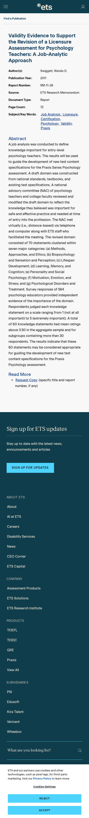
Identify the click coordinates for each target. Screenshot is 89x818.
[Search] (80, 750)
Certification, (51, 119)
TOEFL (12, 630)
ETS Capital (16, 566)
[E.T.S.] (44, 6)
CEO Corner (16, 556)
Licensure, (70, 114)
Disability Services (21, 536)
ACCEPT (44, 810)
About (12, 507)
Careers (13, 527)
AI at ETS (14, 517)
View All (13, 670)
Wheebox (14, 732)
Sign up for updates (30, 468)
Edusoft (13, 702)
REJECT (44, 798)
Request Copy (26, 380)
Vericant (13, 722)
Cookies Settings (44, 786)
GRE (10, 650)
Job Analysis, (51, 114)
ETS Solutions (18, 598)
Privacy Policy (42, 778)
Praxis (45, 128)
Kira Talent (15, 712)
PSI (9, 692)
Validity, (67, 124)
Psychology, (50, 124)
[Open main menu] (5, 6)
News (11, 546)
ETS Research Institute (24, 608)
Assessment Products (24, 588)
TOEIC (12, 640)
